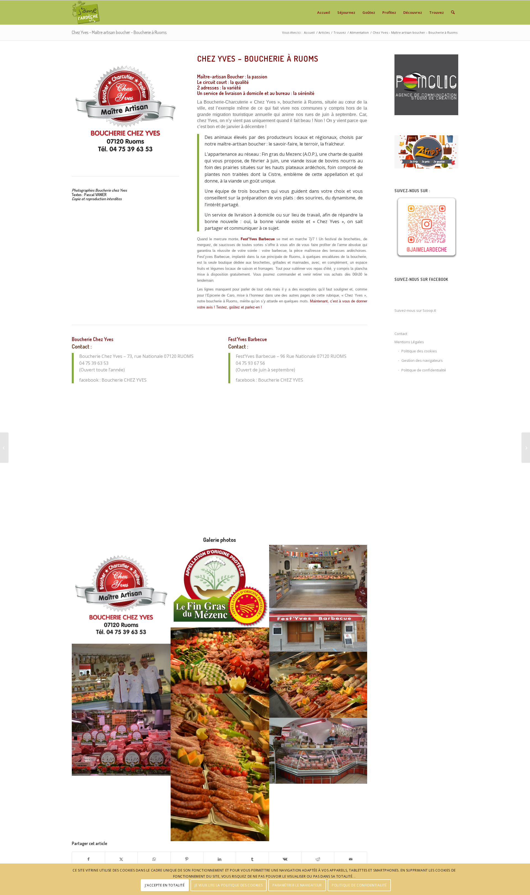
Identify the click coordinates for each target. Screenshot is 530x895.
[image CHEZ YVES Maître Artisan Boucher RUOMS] (121, 594)
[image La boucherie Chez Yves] (318, 751)
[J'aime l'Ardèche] (86, 12)
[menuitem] (324, 12)
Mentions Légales (409, 341)
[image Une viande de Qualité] (121, 743)
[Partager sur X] (121, 859)
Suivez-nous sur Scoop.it (415, 310)
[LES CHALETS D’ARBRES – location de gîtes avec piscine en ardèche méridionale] (525, 447)
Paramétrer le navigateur (297, 885)
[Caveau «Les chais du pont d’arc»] (4, 447)
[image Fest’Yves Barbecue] (318, 630)
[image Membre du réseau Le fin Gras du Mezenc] (220, 586)
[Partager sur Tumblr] (252, 859)
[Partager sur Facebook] (88, 859)
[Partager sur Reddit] (318, 859)
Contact (400, 333)
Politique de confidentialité (423, 370)
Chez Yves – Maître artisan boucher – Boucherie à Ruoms (119, 32)
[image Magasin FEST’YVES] (318, 576)
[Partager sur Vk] (285, 859)
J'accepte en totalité (165, 885)
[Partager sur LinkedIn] (219, 859)
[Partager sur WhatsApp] (154, 859)
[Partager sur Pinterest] (187, 859)
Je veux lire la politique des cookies (229, 885)
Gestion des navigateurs (422, 360)
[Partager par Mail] (350, 859)
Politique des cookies (419, 351)
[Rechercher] (452, 12)
